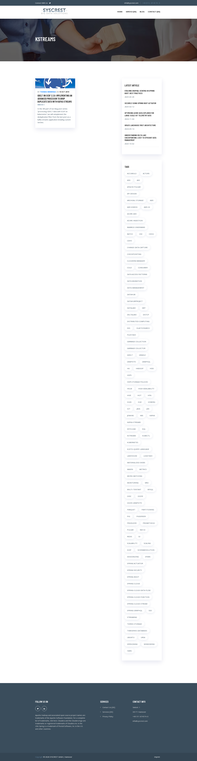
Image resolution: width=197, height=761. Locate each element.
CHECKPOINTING (134, 254)
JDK (147, 409)
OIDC (129, 496)
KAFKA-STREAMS (134, 422)
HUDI (129, 402)
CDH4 (151, 234)
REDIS (129, 536)
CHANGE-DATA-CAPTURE (137, 247)
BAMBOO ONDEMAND (136, 227)
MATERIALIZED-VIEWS (136, 462)
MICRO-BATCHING (134, 476)
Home (119, 11)
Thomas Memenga (48, 92)
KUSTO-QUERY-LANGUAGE (138, 449)
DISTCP (146, 314)
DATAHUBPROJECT (135, 301)
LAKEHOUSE (132, 456)
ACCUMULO (131, 173)
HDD (152, 368)
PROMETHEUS (149, 523)
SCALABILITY (132, 543)
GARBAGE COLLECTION (136, 341)
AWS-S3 (147, 207)
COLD (129, 267)
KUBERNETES (132, 442)
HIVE (129, 395)
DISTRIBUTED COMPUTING (138, 321)
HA (128, 368)
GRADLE (142, 355)
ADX (128, 180)
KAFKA (152, 415)
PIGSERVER (141, 516)
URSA (143, 637)
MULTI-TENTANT (134, 489)
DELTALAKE (132, 314)
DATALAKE (131, 308)
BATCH (130, 234)
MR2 (147, 483)
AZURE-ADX (132, 214)
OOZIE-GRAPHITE (134, 503)
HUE (140, 402)
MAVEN (130, 469)
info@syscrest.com (131, 3)
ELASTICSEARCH (143, 328)
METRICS (143, 469)
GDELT (130, 355)
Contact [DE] (154, 11)
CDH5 (129, 241)
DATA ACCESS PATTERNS (137, 274)
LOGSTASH (148, 456)
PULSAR (130, 530)
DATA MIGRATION (134, 281)
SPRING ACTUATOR (135, 563)
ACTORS (146, 173)
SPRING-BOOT (133, 577)
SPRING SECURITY (134, 570)
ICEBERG (151, 402)
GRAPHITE (131, 362)
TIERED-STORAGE (134, 624)
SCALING (147, 543)
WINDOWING (149, 644)
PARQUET (131, 509)
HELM (129, 388)
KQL (144, 429)
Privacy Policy (107, 716)
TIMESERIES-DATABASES (137, 630)
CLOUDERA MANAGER (136, 261)
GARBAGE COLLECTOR (136, 348)
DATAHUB (131, 294)
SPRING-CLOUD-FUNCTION (138, 597)
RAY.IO (142, 530)
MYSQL (150, 489)
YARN (129, 651)
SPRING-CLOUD (133, 583)
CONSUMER (143, 267)
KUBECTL (146, 436)
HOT (139, 395)
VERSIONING (132, 644)
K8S (141, 415)
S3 (139, 536)
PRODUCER (131, 523)
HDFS (129, 375)
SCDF (129, 550)
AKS (138, 180)
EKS (128, 328)
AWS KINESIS (132, 207)
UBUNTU (130, 637)
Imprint (157, 757)
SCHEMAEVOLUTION (146, 550)
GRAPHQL (146, 362)
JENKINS (130, 415)
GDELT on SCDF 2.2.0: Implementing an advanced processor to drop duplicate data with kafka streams (55, 98)
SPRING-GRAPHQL (134, 610)
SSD (150, 610)
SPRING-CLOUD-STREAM (137, 604)
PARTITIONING (148, 509)
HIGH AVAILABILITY (146, 388)
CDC (141, 234)
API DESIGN (132, 193)
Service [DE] (131, 11)
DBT (144, 308)
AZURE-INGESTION (135, 220)
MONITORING (133, 483)
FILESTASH (131, 335)
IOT (128, 409)
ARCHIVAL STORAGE (135, 200)
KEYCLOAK (131, 429)
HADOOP (139, 368)
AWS (151, 200)
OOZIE (140, 496)
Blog (142, 11)
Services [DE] (107, 712)
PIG (128, 516)
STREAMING (132, 617)
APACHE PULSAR (134, 187)
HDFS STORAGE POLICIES (137, 382)
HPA (149, 395)
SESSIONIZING (133, 557)
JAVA (138, 409)
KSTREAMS (131, 436)
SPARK (147, 557)
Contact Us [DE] (108, 707)
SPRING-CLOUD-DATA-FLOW (138, 590)
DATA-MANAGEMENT (135, 288)
